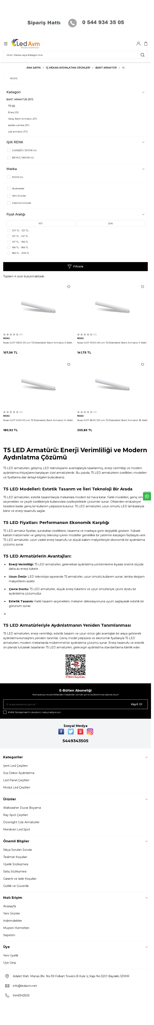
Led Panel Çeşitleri (16, 780)
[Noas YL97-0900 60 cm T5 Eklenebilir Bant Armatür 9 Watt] (112, 306)
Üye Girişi (9, 963)
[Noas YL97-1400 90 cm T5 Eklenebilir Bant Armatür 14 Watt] (38, 384)
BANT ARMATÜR (106, 67)
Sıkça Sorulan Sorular (17, 850)
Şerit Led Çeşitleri (15, 766)
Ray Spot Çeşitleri (15, 815)
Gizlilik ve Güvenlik (16, 886)
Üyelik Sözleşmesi (15, 864)
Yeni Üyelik (10, 955)
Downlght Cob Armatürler (21, 822)
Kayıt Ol (136, 704)
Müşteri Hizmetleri (16, 928)
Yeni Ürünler (11, 913)
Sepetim (9, 935)
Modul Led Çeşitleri (16, 787)
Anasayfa (9, 906)
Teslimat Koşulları (15, 857)
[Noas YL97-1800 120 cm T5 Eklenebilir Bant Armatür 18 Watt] (112, 384)
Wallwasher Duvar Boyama (22, 808)
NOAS (13, 78)
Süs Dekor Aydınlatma (18, 773)
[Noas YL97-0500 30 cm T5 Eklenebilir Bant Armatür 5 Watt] (38, 306)
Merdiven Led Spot (16, 829)
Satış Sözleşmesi (14, 871)
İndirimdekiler (12, 920)
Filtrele (78, 266)
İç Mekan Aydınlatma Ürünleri (68, 67)
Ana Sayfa (33, 67)
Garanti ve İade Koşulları (19, 878)
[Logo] (30, 43)
